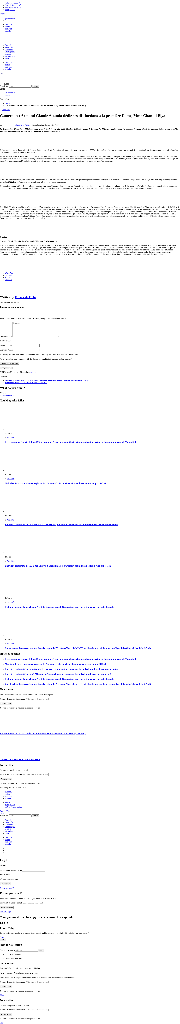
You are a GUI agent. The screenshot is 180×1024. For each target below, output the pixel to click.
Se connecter (10, 18)
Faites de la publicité (13, 5)
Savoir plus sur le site (13, 7)
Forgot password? (7, 888)
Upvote (3, 395)
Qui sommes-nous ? (12, 3)
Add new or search (7, 950)
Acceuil (8, 45)
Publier (7, 20)
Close (2, 813)
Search (35, 86)
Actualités (9, 47)
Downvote (10, 395)
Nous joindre (10, 10)
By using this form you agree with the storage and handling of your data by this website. (37, 359)
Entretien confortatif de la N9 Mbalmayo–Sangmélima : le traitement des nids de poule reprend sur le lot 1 (58, 565)
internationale (10, 56)
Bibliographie (10, 52)
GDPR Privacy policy (13, 807)
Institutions (9, 49)
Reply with (6, 368)
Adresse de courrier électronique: (12, 699)
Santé (7, 58)
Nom (2, 341)
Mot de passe (5, 875)
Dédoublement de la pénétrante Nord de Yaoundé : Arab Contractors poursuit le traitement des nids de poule (59, 607)
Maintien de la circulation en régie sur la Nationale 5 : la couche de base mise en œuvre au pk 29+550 (55, 483)
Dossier (8, 54)
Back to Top (5, 811)
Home (7, 802)
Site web (3, 350)
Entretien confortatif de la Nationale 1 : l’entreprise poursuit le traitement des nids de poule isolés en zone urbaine (61, 524)
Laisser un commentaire (9, 363)
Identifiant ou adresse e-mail (11, 870)
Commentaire (6, 336)
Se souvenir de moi (10, 879)
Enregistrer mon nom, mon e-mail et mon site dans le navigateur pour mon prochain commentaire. (40, 354)
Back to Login (5, 912)
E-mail (3, 345)
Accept (3, 937)
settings (33, 372)
